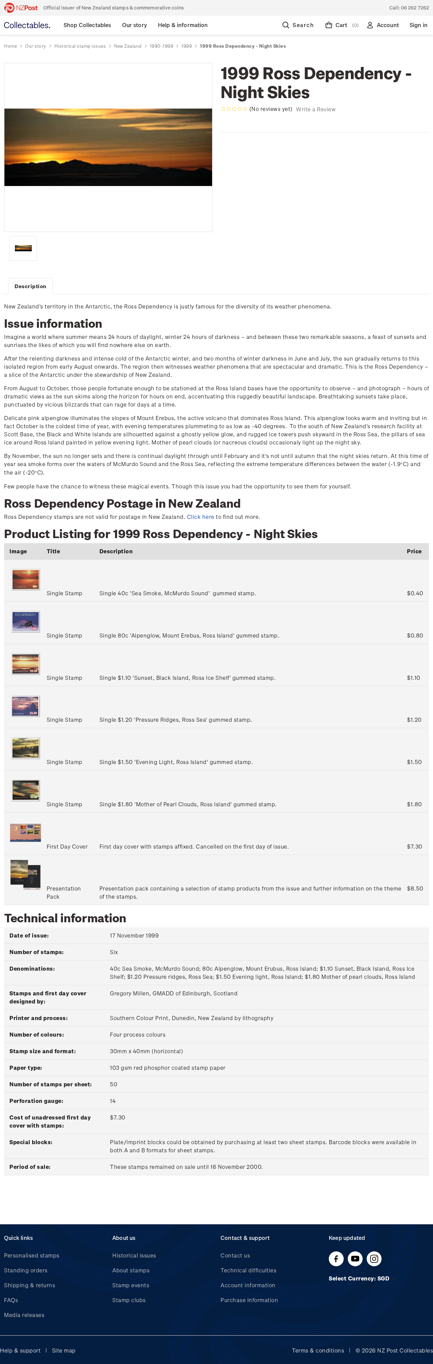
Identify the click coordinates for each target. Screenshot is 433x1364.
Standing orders (26, 1270)
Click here (200, 516)
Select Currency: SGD (360, 1278)
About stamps (131, 1270)
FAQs (11, 1300)
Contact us (235, 1255)
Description (30, 286)
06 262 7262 (415, 7)
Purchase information (249, 1300)
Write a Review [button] (316, 109)
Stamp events (130, 1285)
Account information (248, 1285)
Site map (64, 1350)
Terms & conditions (318, 1350)
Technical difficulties (248, 1270)
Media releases (24, 1315)
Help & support (20, 1350)
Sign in (419, 25)
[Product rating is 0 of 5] (234, 109)
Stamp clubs (129, 1300)
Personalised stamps (32, 1255)
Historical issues (134, 1255)
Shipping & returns (29, 1285)
